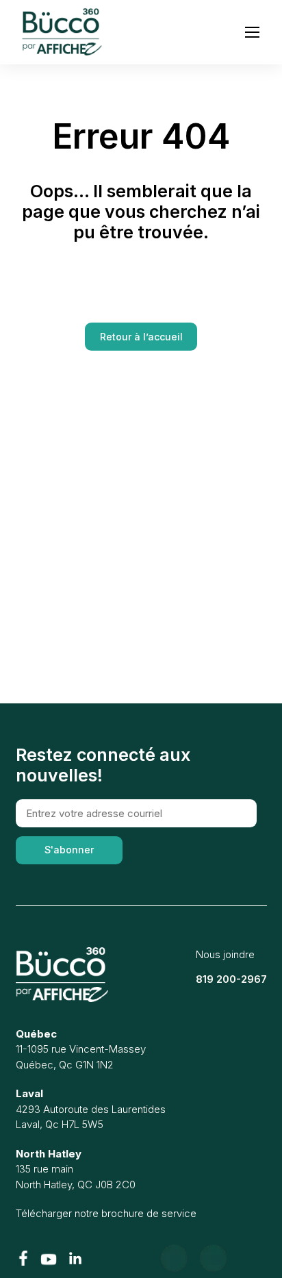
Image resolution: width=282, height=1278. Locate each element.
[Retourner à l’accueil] (62, 974)
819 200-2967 (231, 979)
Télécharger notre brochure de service (106, 1213)
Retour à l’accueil (141, 336)
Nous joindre (225, 954)
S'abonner (69, 849)
